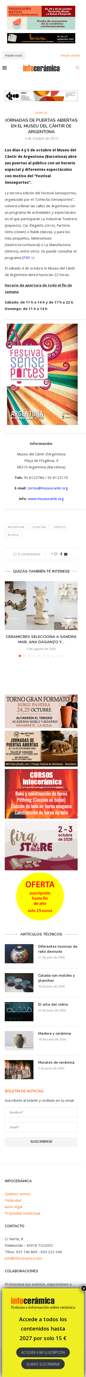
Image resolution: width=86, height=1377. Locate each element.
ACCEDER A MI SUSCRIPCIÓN (43, 1352)
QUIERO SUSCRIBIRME (43, 1364)
